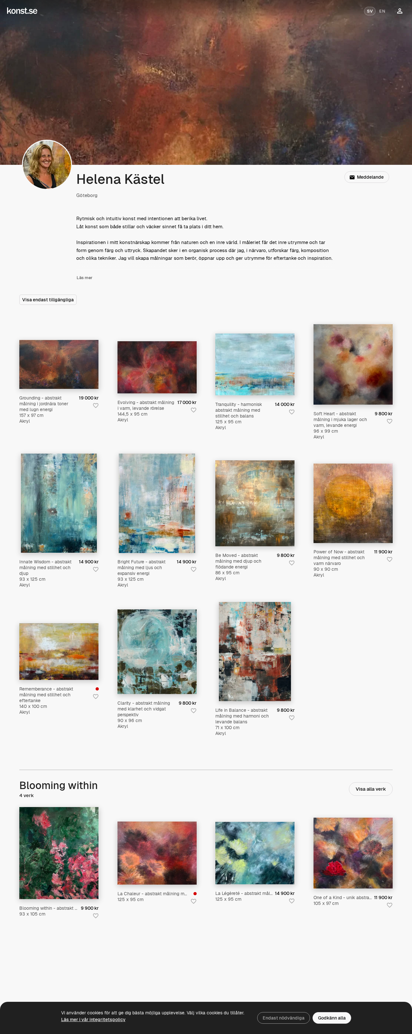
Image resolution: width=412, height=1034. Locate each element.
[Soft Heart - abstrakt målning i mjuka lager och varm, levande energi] (353, 364)
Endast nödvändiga (283, 1018)
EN (382, 11)
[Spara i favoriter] (95, 405)
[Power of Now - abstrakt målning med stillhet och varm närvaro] (353, 503)
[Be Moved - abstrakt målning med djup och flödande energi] (255, 503)
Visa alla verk (371, 789)
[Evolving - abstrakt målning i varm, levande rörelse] (157, 367)
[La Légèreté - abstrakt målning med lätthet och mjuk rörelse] (255, 853)
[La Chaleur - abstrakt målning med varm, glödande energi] (157, 853)
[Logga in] (399, 11)
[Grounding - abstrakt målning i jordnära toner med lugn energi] (59, 364)
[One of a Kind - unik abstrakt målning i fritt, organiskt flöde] (353, 853)
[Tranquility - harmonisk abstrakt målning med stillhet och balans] (255, 364)
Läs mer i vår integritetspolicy (93, 1019)
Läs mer (84, 277)
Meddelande (370, 177)
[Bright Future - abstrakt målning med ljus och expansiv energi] (157, 503)
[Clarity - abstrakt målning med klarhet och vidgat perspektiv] (157, 651)
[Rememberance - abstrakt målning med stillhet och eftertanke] (59, 651)
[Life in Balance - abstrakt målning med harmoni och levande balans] (255, 651)
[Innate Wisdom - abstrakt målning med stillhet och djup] (59, 503)
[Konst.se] (22, 11)
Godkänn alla (332, 1018)
